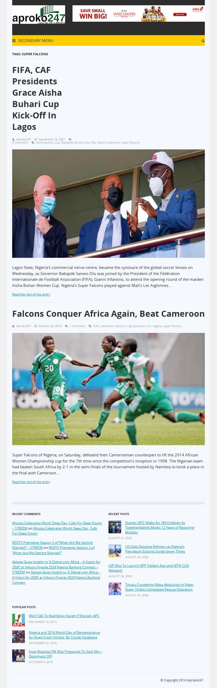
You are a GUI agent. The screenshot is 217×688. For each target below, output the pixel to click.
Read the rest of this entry (31, 294)
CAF (96, 326)
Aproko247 (195, 680)
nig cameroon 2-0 (139, 326)
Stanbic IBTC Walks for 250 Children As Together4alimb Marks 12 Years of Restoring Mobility (159, 527)
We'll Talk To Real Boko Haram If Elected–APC (64, 616)
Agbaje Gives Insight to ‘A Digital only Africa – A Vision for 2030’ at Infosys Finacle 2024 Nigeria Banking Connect (56, 577)
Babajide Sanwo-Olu (75, 142)
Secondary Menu (35, 40)
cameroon (107, 326)
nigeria (157, 326)
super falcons (130, 142)
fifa (93, 142)
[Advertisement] (145, 95)
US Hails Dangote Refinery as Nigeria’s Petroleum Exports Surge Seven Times (155, 549)
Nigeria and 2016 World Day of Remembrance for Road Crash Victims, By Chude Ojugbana (64, 635)
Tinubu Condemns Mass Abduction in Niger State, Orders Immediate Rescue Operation (159, 587)
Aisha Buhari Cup (48, 142)
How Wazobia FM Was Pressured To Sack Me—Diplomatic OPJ (65, 654)
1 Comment (77, 326)
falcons (120, 326)
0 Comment (20, 142)
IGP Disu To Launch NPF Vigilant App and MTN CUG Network (148, 568)
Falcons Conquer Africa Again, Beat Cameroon (108, 313)
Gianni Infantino (108, 142)
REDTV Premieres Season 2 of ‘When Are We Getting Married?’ (53, 550)
